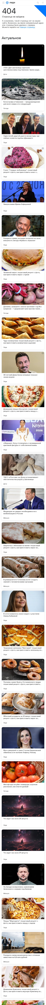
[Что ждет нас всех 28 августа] (23, 811)
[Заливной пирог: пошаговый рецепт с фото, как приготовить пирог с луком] (23, 265)
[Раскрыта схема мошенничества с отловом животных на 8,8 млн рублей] (23, 948)
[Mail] (7, 2)
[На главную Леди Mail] (12, 2)
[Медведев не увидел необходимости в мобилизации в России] (23, 504)
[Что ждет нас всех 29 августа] (23, 846)
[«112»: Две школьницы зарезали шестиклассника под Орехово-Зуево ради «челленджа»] (23, 60)
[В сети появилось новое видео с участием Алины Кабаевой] (23, 607)
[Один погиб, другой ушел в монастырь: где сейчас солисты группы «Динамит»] (23, 129)
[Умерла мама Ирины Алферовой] (23, 197)
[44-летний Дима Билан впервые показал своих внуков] (23, 368)
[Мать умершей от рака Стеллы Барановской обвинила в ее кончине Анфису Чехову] (23, 743)
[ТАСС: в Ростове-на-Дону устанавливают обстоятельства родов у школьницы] (23, 470)
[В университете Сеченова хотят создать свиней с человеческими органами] (23, 572)
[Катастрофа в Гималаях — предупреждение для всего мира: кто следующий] (23, 95)
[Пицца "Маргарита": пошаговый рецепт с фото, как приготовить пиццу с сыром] (23, 914)
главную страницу (27, 27)
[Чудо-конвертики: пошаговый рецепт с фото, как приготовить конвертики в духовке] (23, 334)
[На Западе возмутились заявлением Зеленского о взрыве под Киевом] (23, 880)
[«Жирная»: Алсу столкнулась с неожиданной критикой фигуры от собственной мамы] (23, 436)
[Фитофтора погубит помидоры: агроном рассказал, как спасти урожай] (23, 777)
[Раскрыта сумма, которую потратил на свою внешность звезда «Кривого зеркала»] (23, 231)
